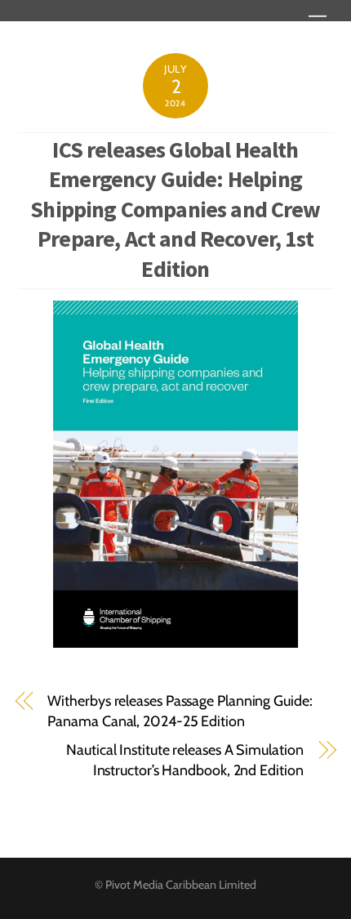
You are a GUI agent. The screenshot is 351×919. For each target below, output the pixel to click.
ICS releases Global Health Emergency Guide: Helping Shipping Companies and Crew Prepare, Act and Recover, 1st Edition (175, 209)
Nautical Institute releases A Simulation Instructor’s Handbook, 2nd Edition (184, 760)
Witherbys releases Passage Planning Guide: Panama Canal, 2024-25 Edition (179, 711)
